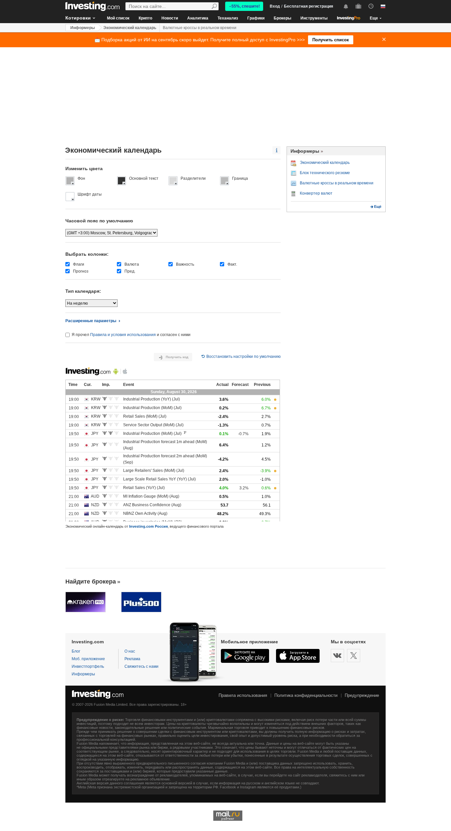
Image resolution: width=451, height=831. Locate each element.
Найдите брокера (90, 581)
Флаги (78, 264)
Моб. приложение (88, 659)
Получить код (177, 357)
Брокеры (282, 18)
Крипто (145, 18)
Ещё (377, 206)
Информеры (82, 27)
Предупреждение (362, 695)
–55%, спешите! (244, 6)
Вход (275, 6)
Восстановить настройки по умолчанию (243, 356)
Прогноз (80, 271)
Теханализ (228, 18)
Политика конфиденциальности (305, 695)
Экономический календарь (129, 27)
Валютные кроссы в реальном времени (199, 27)
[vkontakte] (337, 655)
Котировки (78, 17)
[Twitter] (353, 655)
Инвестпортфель (88, 666)
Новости (169, 18)
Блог (76, 651)
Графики (255, 18)
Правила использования (243, 695)
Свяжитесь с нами (141, 666)
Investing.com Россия (148, 526)
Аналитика (197, 18)
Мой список (118, 18)
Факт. (232, 264)
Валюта (131, 264)
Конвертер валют (316, 193)
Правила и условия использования (123, 334)
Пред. (129, 271)
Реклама (132, 659)
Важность (185, 264)
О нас (129, 651)
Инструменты (314, 18)
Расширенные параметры (90, 321)
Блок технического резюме (325, 172)
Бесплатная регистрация (308, 6)
